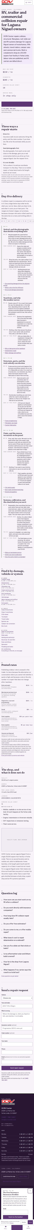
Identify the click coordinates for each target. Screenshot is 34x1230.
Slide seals (4, 635)
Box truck (4, 626)
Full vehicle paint (10, 487)
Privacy (11, 1223)
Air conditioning (6, 649)
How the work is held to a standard (15, 557)
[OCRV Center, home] (7, 2)
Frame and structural (7, 590)
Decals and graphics (11, 492)
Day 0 (3, 221)
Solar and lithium (6, 642)
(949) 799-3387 (10, 108)
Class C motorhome (7, 612)
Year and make (5, 1003)
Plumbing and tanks (7, 646)
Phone (3, 1049)
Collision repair (5, 579)
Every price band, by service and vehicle (12, 755)
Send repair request (17, 1068)
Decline (24, 1222)
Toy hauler (4, 617)
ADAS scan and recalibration (13, 554)
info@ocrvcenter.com (8, 1120)
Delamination (5, 583)
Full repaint (4, 603)
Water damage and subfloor (13, 353)
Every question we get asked (9, 976)
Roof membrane (6, 593)
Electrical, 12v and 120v (8, 640)
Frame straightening (11, 420)
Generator (4, 644)
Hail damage (5, 597)
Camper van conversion (8, 623)
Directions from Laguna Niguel (12, 1181)
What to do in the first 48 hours (14, 287)
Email (15, 1057)
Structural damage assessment (14, 289)
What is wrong (5, 1011)
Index (29, 2)
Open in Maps (23, 1176)
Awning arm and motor (7, 637)
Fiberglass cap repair (11, 423)
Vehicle (3, 995)
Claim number (7, 1033)
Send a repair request (17, 104)
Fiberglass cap (5, 586)
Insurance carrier (8, 1025)
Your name (4, 1041)
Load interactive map (9, 1176)
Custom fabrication (10, 425)
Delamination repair (10, 350)
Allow (30, 1222)
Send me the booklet (16, 1217)
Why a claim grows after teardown (15, 348)
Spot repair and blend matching (14, 489)
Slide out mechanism (7, 631)
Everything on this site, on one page (11, 650)
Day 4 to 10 (22, 221)
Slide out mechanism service (13, 552)
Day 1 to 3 (11, 221)
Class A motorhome (7, 610)
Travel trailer (5, 619)
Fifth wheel (4, 614)
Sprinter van (5, 621)
